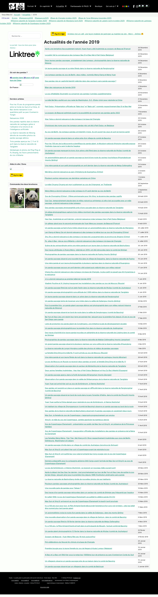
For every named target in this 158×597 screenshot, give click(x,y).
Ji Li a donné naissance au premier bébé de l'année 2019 (68, 279)
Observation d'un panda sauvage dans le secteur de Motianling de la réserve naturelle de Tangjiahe (85, 366)
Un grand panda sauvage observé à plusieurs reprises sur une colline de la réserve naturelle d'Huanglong (88, 344)
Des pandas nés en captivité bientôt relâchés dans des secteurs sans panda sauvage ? (80, 81)
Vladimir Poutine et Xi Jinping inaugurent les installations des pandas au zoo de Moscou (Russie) (85, 283)
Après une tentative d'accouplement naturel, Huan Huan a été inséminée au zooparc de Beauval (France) (88, 49)
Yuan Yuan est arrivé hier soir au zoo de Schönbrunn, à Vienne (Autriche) (75, 384)
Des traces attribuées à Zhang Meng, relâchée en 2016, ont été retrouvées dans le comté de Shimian (86, 250)
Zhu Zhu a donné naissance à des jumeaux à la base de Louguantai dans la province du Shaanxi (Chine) (87, 237)
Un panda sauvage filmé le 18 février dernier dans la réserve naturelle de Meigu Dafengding (82, 521)
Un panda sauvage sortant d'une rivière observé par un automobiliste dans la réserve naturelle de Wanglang (89, 228)
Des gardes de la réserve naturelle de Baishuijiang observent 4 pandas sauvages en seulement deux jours (88, 411)
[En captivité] (51, 6)
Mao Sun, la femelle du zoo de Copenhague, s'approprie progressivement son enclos (80, 415)
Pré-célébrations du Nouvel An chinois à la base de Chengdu (70, 542)
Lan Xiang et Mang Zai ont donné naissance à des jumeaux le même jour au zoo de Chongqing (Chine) (87, 232)
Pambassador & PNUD (80, 6)
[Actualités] (65, 6)
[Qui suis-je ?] (117, 6)
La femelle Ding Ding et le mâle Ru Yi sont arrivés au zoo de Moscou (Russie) (76, 353)
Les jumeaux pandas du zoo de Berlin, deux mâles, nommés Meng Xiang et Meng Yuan (80, 75)
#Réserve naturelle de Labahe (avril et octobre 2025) (105, 21)
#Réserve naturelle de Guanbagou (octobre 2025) (32, 23)
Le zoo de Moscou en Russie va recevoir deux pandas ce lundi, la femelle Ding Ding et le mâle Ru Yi (85, 362)
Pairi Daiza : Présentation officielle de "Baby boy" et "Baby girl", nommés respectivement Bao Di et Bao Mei (88, 106)
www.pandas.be (35, 580)
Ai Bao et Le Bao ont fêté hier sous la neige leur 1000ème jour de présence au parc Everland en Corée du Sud (89, 555)
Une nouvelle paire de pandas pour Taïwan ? (63, 488)
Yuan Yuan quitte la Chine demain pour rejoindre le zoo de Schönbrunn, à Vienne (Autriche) (82, 402)
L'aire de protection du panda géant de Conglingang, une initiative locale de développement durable (86, 324)
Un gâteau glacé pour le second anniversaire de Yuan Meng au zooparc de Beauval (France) (82, 223)
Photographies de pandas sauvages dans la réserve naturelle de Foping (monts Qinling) (81, 254)
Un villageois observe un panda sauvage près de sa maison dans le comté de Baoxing (80, 561)
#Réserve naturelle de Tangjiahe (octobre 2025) (29, 21)
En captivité (45, 6)
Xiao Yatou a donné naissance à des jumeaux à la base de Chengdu (72, 119)
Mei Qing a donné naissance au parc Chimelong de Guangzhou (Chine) (74, 172)
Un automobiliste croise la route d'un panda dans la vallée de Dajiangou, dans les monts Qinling (84, 513)
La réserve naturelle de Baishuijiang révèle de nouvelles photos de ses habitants (78, 479)
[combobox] (25, 36)
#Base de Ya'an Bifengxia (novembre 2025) (94, 18)
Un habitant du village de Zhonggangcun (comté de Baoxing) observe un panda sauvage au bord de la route (89, 406)
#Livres (14, 18)
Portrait (30, 6)
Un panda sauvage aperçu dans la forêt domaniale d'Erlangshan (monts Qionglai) (78, 375)
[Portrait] (35, 6)
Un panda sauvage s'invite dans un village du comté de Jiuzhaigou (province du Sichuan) (81, 445)
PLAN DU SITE (44, 587)
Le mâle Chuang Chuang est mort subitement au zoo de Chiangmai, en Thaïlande (78, 184)
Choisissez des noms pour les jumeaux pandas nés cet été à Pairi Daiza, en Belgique (79, 125)
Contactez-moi (77, 578)
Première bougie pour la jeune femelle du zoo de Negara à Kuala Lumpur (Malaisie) (78, 548)
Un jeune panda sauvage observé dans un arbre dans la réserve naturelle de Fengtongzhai (82, 296)
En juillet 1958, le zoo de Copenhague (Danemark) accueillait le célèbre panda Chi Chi (80, 497)
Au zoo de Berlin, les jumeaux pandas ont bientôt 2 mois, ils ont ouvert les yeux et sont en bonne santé (87, 132)
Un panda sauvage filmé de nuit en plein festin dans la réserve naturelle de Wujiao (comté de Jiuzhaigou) (88, 288)
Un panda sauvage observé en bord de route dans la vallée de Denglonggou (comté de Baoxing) (84, 312)
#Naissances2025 (42, 18)
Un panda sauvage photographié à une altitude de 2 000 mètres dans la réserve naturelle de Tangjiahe (87, 292)
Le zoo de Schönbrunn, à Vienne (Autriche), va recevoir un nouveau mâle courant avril (80, 468)
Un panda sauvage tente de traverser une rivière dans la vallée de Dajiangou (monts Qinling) (82, 301)
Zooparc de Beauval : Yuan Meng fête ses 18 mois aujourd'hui (70, 537)
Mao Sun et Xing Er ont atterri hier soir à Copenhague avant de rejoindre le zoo (77, 449)
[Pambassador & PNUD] (90, 6)
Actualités (60, 6)
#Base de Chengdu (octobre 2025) (63, 18)
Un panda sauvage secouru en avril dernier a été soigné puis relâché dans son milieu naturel (82, 267)
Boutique (98, 6)
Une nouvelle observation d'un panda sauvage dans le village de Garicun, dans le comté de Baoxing (85, 517)
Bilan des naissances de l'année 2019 (60, 87)
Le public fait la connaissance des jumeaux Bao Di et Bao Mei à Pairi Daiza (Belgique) (79, 55)
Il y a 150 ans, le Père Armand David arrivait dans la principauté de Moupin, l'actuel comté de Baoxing (86, 526)
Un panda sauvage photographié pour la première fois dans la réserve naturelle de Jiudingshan (84, 328)
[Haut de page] (155, 594)
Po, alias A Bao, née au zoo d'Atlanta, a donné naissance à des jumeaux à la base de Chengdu (83, 241)
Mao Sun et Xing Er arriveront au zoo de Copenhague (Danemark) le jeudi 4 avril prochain (81, 501)
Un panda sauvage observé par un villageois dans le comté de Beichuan (74, 566)
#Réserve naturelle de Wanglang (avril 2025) (66, 21)
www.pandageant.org (47, 580)
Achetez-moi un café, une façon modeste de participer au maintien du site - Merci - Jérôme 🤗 (105, 34)
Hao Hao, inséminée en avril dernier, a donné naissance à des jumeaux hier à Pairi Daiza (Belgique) (85, 219)
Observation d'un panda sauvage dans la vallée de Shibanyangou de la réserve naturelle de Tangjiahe (86, 379)
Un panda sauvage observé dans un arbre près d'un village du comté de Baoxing (78, 138)
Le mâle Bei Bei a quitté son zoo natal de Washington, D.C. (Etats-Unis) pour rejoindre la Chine (83, 100)
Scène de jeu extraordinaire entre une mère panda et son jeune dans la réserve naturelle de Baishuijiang (87, 245)
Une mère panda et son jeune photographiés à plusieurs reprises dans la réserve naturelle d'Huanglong (87, 263)
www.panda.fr (15, 580)
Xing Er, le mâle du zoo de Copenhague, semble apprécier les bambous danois (77, 420)
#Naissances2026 (26, 18)
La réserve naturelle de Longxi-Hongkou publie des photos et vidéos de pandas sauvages (82, 348)
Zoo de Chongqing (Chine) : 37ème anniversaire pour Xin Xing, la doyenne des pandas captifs (83, 196)
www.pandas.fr (25, 580)
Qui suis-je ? (111, 6)
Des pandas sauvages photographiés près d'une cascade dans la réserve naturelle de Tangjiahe (84, 208)
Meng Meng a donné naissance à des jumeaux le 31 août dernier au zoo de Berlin (78, 191)
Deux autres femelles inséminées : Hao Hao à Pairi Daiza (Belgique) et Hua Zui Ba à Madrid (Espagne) (86, 370)
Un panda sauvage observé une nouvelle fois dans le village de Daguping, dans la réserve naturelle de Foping (89, 259)
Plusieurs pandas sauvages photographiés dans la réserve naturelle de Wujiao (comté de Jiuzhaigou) (86, 484)
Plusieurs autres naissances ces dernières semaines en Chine (70, 178)
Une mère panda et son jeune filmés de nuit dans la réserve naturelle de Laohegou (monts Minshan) (86, 357)
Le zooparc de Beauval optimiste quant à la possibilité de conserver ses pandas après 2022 (82, 113)
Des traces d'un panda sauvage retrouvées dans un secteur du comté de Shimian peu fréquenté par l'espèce (89, 492)
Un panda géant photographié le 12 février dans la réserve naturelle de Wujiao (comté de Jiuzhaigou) (86, 531)
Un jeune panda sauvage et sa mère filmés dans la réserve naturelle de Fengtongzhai (79, 68)
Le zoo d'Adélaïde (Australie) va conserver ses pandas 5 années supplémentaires (78, 94)
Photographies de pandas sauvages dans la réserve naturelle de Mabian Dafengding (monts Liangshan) (87, 340)
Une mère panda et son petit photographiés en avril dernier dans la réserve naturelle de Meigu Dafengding (88, 165)
